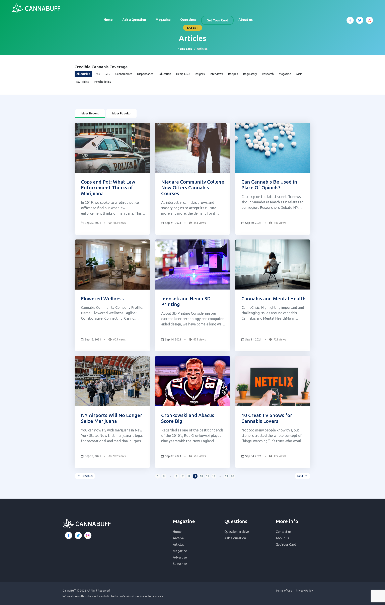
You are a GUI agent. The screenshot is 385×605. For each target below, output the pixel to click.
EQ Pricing (82, 81)
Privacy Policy (304, 590)
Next (300, 476)
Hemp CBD (183, 74)
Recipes (233, 74)
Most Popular (121, 113)
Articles (178, 544)
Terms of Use (284, 590)
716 (97, 74)
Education (165, 74)
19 (226, 476)
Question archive (236, 531)
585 (107, 74)
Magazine (163, 19)
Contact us (284, 531)
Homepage (184, 48)
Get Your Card (217, 20)
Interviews (216, 74)
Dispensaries (145, 74)
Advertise (180, 557)
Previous (87, 476)
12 (213, 476)
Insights (200, 74)
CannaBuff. (69, 590)
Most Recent (90, 113)
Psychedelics (102, 81)
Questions (188, 19)
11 (207, 476)
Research (268, 74)
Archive (178, 538)
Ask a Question (134, 19)
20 (232, 476)
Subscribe (180, 564)
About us (245, 19)
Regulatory (250, 74)
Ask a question (235, 538)
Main (299, 74)
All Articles (83, 74)
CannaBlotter (123, 74)
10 (201, 476)
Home (108, 19)
